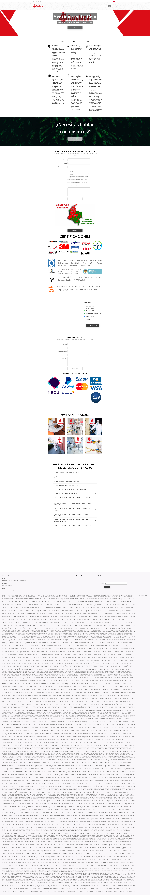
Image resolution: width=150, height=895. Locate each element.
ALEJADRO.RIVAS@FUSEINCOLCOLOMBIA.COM (103, 891)
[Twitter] (35, 1)
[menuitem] (52, 6)
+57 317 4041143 (60, 1)
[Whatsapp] (40, 1)
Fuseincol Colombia (90, 316)
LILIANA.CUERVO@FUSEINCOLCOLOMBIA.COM (122, 891)
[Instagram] (37, 1)
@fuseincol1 (88, 319)
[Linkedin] (38, 1)
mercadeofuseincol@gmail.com (49, 1)
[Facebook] (33, 1)
